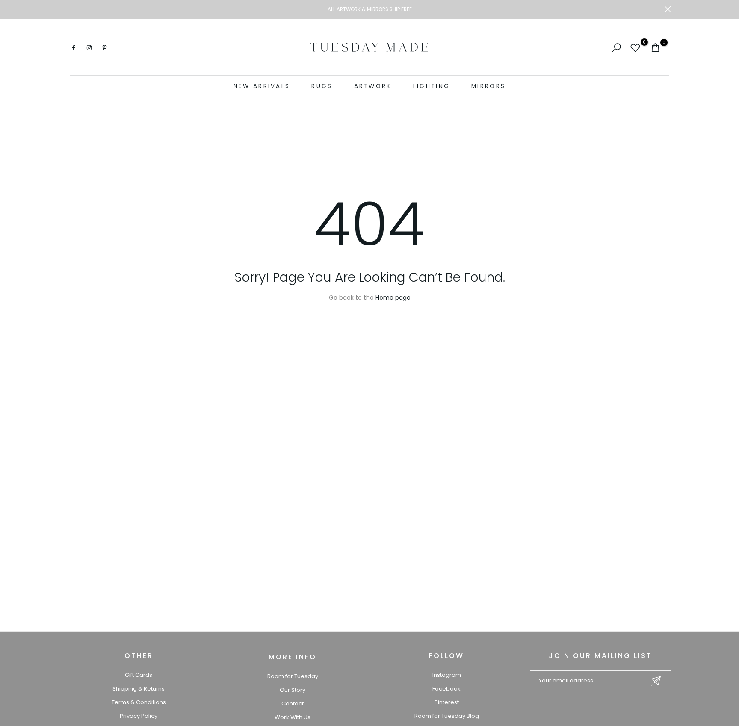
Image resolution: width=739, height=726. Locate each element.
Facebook (446, 689)
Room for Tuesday (292, 676)
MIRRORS (488, 86)
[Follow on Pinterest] (104, 47)
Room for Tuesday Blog (446, 716)
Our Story (292, 690)
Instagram (446, 675)
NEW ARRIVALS (262, 86)
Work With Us (292, 717)
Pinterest (447, 702)
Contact (292, 703)
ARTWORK (373, 86)
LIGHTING (431, 86)
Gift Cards (138, 675)
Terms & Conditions (139, 702)
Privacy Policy (138, 716)
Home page (393, 297)
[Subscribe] (656, 681)
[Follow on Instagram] (89, 47)
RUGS (321, 86)
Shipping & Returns (138, 689)
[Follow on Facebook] (73, 47)
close (71, 9)
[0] (635, 47)
